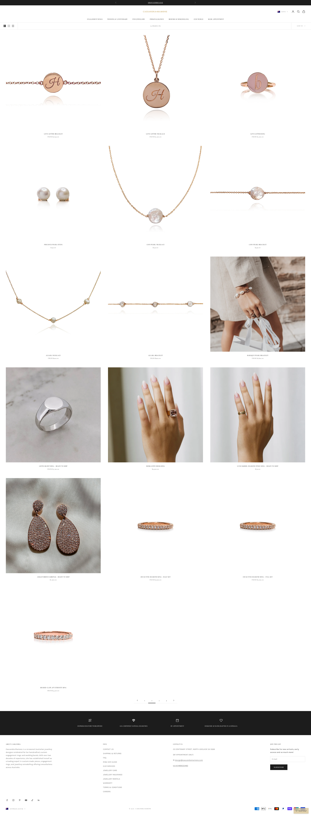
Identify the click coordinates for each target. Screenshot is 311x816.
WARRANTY (107, 783)
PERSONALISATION (157, 19)
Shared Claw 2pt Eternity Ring (53, 688)
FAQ (104, 758)
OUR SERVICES (109, 766)
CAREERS (107, 791)
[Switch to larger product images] (5, 26)
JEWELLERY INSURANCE (112, 775)
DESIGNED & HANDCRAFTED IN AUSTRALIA (221, 726)
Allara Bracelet (155, 355)
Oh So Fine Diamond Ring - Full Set (257, 577)
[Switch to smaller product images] (9, 26)
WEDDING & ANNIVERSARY (117, 19)
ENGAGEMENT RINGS (95, 19)
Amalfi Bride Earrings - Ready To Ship (53, 577)
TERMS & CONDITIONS (112, 787)
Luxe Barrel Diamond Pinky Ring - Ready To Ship (257, 466)
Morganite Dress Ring (155, 466)
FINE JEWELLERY (138, 19)
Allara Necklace (53, 355)
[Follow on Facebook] (7, 800)
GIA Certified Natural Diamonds (133, 726)
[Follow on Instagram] (13, 800)
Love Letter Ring (258, 134)
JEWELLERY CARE (110, 770)
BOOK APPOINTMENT (216, 19)
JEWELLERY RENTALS (111, 779)
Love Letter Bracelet (53, 134)
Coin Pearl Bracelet (258, 244)
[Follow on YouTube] (26, 800)
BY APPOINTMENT (177, 726)
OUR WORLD (198, 19)
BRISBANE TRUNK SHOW (156, 3)
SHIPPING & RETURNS (112, 753)
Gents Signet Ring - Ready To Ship (53, 466)
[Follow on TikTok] (32, 800)
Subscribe (279, 767)
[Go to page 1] (137, 700)
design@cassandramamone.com (189, 760)
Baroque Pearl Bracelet (257, 355)
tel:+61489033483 (180, 766)
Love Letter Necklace (155, 134)
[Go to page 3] (173, 700)
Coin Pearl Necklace (155, 244)
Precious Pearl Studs (53, 244)
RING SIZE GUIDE (110, 762)
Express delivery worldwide (90, 726)
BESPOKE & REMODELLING (179, 19)
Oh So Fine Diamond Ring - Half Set (155, 577)
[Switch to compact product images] (13, 26)
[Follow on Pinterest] (19, 800)
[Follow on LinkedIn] (38, 800)
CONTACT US (108, 749)
